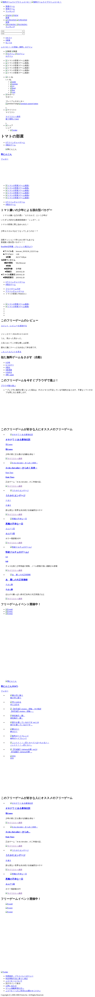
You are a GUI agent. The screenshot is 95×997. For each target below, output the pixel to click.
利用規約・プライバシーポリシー (19, 976)
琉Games (9, 444)
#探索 (8, 40)
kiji (7, 557)
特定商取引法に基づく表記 (17, 979)
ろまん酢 (9, 585)
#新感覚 (9, 370)
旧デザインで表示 (13, 983)
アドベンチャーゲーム (15, 291)
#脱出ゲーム (11, 145)
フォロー (4, 159)
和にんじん (6, 154)
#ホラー (9, 38)
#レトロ (9, 43)
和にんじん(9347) (9, 686)
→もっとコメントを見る (11, 352)
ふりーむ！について (14, 981)
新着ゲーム (10, 6)
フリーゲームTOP (13, 289)
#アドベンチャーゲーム (15, 143)
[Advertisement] (18, 410)
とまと (8, 500)
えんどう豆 (10, 529)
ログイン (28, 47)
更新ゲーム (10, 9)
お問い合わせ (11, 986)
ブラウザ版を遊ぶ (8, 386)
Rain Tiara (9, 473)
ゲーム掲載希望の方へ (15, 988)
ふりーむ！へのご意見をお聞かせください (23, 991)
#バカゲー (10, 365)
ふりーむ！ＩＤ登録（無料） (13, 47)
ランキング (10, 11)
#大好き (9, 372)
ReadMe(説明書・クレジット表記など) (16, 247)
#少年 (8, 363)
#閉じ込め (10, 375)
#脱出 (8, 367)
